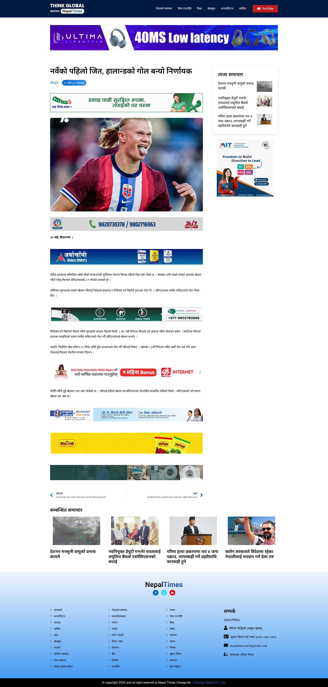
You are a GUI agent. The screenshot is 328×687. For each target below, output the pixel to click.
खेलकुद (211, 8)
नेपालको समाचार (164, 8)
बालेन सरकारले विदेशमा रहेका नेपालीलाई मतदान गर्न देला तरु (249, 553)
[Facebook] (155, 593)
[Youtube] (172, 593)
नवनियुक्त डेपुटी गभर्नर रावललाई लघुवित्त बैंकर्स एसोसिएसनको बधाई (233, 103)
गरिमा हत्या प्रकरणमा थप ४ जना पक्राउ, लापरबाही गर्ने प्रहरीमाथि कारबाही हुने (235, 121)
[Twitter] (164, 593)
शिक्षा (199, 8)
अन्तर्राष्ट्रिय (227, 8)
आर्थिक (242, 8)
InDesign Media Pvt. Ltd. (209, 682)
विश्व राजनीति (184, 8)
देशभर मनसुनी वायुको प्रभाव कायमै (73, 553)
